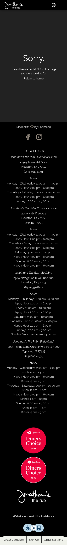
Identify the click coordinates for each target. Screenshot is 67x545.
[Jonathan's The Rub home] (18, 5)
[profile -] (54, 5)
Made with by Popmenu (27, 127)
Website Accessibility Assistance (33, 516)
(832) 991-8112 (33, 287)
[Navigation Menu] (62, 5)
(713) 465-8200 (33, 222)
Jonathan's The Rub (33, 496)
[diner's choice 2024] (33, 469)
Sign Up (34, 539)
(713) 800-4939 (33, 356)
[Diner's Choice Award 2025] (33, 440)
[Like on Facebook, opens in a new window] (28, 137)
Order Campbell (14, 539)
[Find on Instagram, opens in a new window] (39, 137)
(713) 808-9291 (33, 171)
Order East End (53, 539)
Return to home (33, 78)
